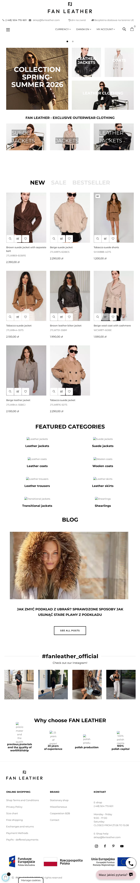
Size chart (12, 813)
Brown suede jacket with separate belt (26, 249)
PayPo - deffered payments (22, 839)
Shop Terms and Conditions (22, 800)
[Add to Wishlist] (25, 391)
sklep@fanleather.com (46, 20)
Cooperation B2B (60, 813)
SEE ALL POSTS (70, 630)
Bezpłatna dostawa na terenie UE (114, 20)
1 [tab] (67, 41)
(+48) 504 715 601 (103, 806)
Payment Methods (17, 833)
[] (18, 391)
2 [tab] (73, 41)
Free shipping (14, 819)
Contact (54, 819)
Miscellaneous (58, 806)
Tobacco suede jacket (19, 325)
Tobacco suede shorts (106, 247)
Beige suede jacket (61, 247)
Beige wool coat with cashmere (112, 325)
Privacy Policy (14, 806)
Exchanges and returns (20, 826)
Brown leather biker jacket (65, 325)
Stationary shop (59, 800)
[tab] (37, 182)
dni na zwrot (78, 20)
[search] (10, 391)
